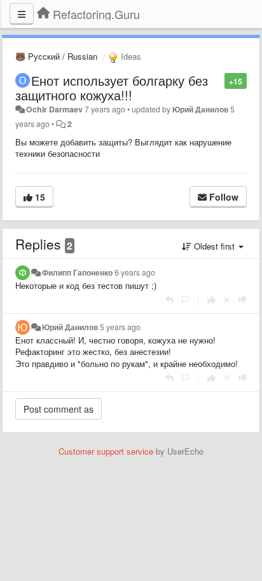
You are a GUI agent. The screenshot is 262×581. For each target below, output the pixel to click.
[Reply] (169, 299)
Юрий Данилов (200, 109)
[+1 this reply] (211, 299)
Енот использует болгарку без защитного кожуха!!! (111, 87)
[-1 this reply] (242, 299)
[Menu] (22, 14)
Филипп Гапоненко (77, 272)
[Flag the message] (217, 80)
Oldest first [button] (214, 246)
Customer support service (106, 451)
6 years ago (134, 272)
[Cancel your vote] (227, 299)
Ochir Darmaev (54, 109)
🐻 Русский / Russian (56, 56)
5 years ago (120, 327)
